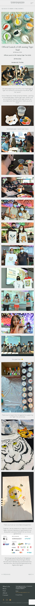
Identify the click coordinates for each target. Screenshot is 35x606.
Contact (5, 595)
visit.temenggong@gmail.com (23, 592)
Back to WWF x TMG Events (12, 9)
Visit (4, 591)
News (4, 589)
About (5, 593)
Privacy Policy (19, 595)
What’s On (6, 586)
